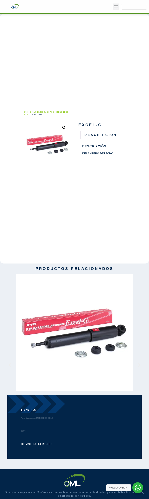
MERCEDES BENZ (44, 418)
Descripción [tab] (100, 135)
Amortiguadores (44, 112)
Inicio (27, 112)
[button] (116, 7)
